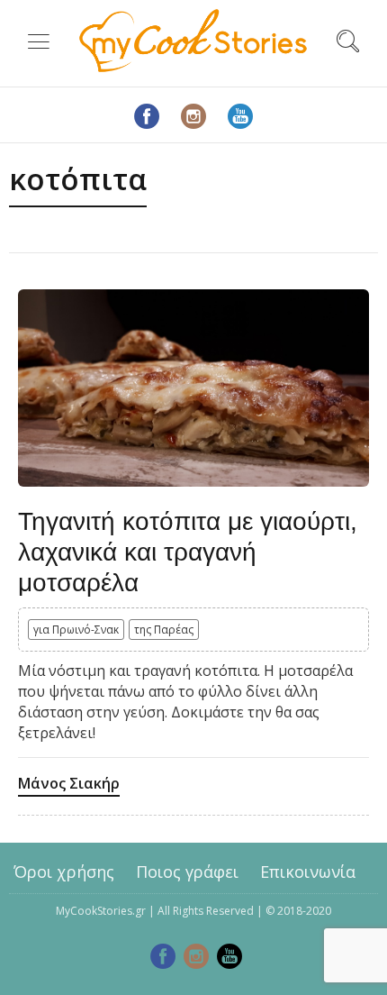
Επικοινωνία (308, 871)
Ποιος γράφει (187, 871)
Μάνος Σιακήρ (69, 783)
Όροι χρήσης (64, 871)
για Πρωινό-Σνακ (76, 629)
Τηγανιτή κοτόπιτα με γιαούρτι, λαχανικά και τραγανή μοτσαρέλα (187, 551)
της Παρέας (164, 629)
